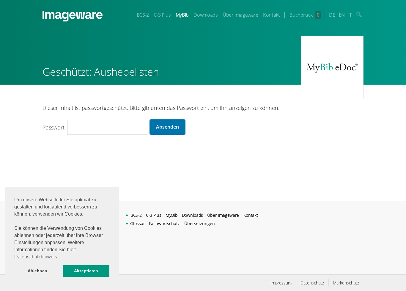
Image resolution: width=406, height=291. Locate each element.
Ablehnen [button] (37, 270)
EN (342, 15)
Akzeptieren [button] (86, 270)
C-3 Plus (162, 15)
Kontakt (271, 15)
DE (332, 15)
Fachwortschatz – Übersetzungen (182, 223)
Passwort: (55, 127)
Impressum (281, 283)
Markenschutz (346, 283)
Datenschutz (312, 283)
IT (350, 15)
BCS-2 (143, 15)
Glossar (137, 223)
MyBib (182, 15)
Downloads (205, 15)
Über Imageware (240, 15)
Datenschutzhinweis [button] (35, 256)
